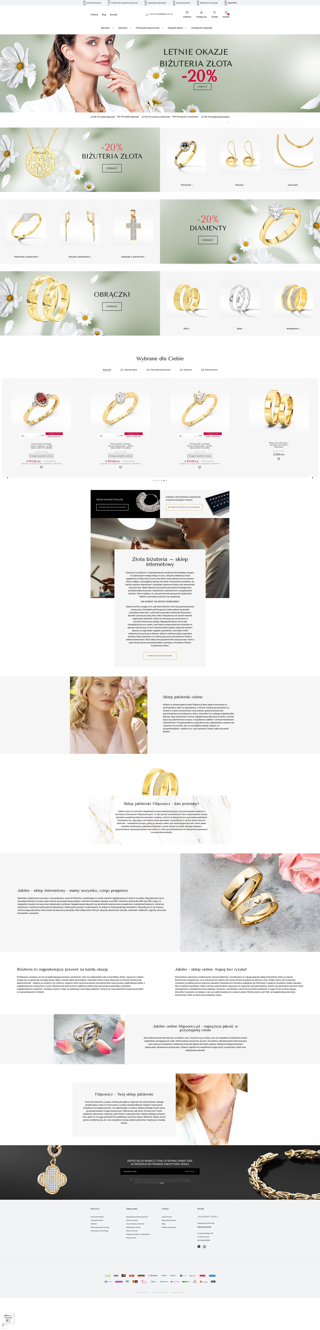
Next (312, 477)
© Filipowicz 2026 (142, 1292)
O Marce (94, 14)
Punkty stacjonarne (169, 1227)
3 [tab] (159, 481)
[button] (41, 462)
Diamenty (208, 223)
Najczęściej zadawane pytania (137, 1217)
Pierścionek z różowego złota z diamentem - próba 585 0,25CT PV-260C (199, 446)
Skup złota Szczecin (169, 1220)
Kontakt (113, 14)
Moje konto (95, 1209)
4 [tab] (162, 481)
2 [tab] (157, 481)
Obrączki (112, 294)
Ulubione (94, 1224)
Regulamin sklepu (178, 1292)
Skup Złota (232, 3)
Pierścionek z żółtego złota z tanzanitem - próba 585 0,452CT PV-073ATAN (279, 447)
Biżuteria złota (112, 151)
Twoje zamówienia (97, 1217)
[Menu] (12, 1314)
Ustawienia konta (97, 1220)
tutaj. (162, 1183)
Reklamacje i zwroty (133, 1227)
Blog (104, 14)
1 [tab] (154, 481)
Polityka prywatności (159, 1292)
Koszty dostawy (132, 1220)
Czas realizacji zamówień (135, 1224)
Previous (7, 477)
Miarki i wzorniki (131, 1231)
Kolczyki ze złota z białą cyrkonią (120, 445)
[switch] (8, 1320)
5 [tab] (164, 481)
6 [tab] (167, 481)
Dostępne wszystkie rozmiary (199, 456)
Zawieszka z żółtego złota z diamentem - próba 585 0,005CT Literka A (41, 446)
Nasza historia (167, 1217)
